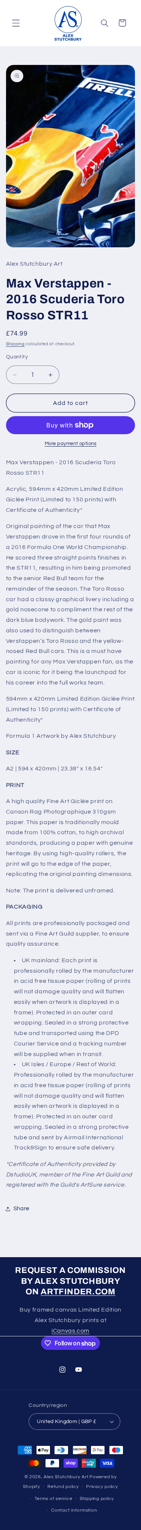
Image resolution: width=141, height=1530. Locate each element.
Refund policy (63, 1487)
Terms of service (54, 1499)
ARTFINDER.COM (78, 1291)
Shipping (15, 344)
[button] (15, 23)
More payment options (71, 443)
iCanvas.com (70, 1331)
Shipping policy (97, 1499)
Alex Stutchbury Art (66, 1477)
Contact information (74, 1510)
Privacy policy (102, 1487)
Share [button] (21, 1208)
